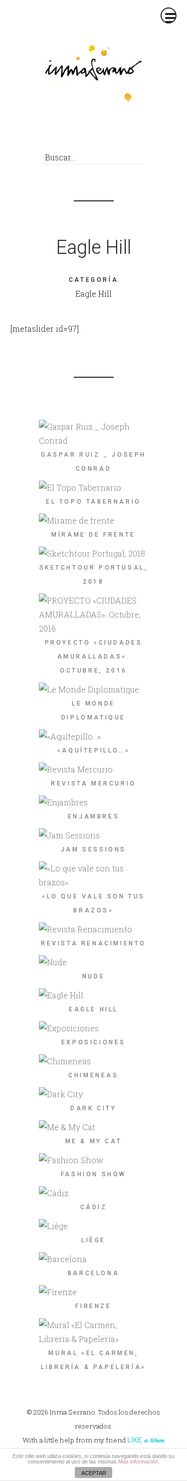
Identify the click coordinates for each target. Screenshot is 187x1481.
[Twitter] (88, 131)
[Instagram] (125, 131)
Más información (138, 1462)
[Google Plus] (106, 131)
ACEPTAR (93, 1473)
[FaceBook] (69, 131)
